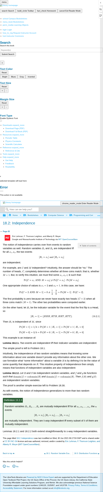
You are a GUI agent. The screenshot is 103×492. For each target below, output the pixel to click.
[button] (9, 163)
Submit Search (8, 54)
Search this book (7, 45)
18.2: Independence (25, 438)
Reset (4, 72)
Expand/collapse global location (98, 214)
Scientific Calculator (13, 144)
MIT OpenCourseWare (68, 239)
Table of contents (89, 246)
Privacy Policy (74, 485)
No (17, 466)
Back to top (7, 453)
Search (7, 210)
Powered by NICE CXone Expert (41, 477)
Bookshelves (33, 215)
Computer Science (56, 215)
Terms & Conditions (89, 485)
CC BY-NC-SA (11, 441)
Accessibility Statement (12, 488)
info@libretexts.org (61, 488)
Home (15, 215)
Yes (8, 466)
